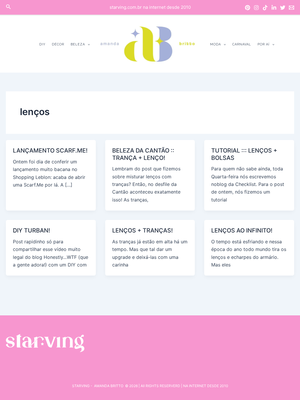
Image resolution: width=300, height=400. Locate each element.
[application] (87, 44)
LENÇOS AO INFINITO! (241, 230)
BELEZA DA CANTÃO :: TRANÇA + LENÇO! (143, 154)
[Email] (291, 7)
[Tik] (265, 7)
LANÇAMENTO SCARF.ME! (50, 150)
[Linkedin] (274, 7)
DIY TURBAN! (31, 230)
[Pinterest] (247, 7)
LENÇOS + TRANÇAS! (142, 230)
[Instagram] (256, 7)
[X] (282, 7)
